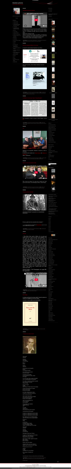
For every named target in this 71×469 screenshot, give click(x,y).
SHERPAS (53, 191)
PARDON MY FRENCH (53, 106)
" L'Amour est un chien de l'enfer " (28, 333)
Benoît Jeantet (50, 242)
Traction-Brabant (50, 319)
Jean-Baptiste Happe (51, 262)
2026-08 (49, 218)
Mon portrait (50, 16)
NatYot (49, 290)
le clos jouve (26, 123)
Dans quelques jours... (51, 146)
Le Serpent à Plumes (51, 140)
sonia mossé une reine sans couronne (41, 123)
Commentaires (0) (44, 40)
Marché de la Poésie (51, 156)
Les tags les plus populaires (42, 465)
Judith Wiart (50, 268)
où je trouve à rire (15, 44)
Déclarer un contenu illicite (23, 466)
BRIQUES (53, 173)
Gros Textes (50, 131)
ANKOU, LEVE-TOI (53, 39)
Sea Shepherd (50, 308)
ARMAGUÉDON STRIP (53, 46)
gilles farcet (44, 92)
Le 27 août (49, 159)
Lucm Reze (49, 285)
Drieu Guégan (25, 294)
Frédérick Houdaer (50, 198)
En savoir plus (51, 468)
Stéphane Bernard (50, 200)
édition (28, 290)
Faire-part (24, 233)
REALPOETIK (50, 304)
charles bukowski (27, 458)
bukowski (30, 458)
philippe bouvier (38, 158)
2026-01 (49, 227)
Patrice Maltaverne (50, 298)
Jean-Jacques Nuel (51, 263)
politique (14, 58)
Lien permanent (40, 40)
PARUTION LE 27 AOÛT (51, 150)
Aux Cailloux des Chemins (51, 124)
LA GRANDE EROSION (53, 86)
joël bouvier (41, 158)
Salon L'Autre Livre (54, 202)
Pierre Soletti (50, 303)
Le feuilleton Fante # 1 (51, 155)
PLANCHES (53, 185)
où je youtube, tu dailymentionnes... (33, 40)
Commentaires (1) (37, 92)
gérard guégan (32, 158)
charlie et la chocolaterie (31, 229)
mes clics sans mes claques (17, 40)
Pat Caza (49, 297)
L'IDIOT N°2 (53, 79)
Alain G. (49, 202)
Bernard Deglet (50, 243)
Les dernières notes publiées (35, 465)
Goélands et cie (54, 205)
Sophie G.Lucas (50, 312)
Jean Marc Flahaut (50, 259)
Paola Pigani (50, 294)
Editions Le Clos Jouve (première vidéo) (29, 162)
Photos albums (51, 167)
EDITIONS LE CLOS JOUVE (52, 128)
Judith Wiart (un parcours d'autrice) (29, 10)
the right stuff (26, 229)
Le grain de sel (50, 272)
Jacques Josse (50, 258)
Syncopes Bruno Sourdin (51, 315)
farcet (42, 92)
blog (50, 466)
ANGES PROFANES (53, 26)
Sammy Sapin (50, 307)
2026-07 (49, 219)
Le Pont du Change (51, 139)
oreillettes (14, 41)
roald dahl (43, 228)
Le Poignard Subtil (50, 276)
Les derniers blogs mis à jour (28, 465)
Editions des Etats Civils (51, 127)
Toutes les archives (51, 231)
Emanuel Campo (50, 251)
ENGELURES (53, 66)
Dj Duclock (49, 250)
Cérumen (49, 246)
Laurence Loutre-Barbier (51, 269)
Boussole (14, 30)
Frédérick (49, 205)
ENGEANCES (53, 59)
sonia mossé (34, 123)
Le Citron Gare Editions (51, 135)
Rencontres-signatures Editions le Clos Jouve (30, 45)
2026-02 (49, 226)
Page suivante (25, 460)
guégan (42, 122)
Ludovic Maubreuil (50, 286)
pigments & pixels (15, 54)
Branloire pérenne (18, 3)
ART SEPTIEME (53, 179)
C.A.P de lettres (15, 31)
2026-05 (49, 222)
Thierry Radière (50, 316)
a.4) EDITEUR (15, 26)
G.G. (23, 128)
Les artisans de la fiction (51, 281)
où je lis (28, 40)
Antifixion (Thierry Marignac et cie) (52, 239)
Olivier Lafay (50, 293)
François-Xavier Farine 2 (51, 255)
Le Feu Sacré (50, 136)
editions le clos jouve (30, 123)
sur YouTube (50, 11)
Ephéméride (15, 37)
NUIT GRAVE (53, 99)
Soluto (49, 311)
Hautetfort (37, 464)
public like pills (31, 290)
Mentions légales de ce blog (29, 466)
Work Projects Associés (51, 320)
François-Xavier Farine (51, 254)
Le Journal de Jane (51, 273)
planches (14, 55)
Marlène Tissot (50, 289)
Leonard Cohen (50, 277)
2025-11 (49, 230)
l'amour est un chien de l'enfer (34, 458)
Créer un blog (33, 464)
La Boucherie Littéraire (51, 132)
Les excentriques (50, 282)
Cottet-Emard (50, 247)
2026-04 (49, 223)
